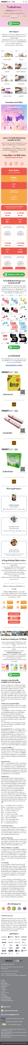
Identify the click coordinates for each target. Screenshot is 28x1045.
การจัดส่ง (3, 991)
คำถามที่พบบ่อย (4, 995)
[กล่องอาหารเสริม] (7, 92)
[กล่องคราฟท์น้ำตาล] (21, 68)
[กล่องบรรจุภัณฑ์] (7, 55)
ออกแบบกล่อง (4, 986)
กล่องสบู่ (3, 980)
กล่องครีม (3, 981)
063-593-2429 (7, 971)
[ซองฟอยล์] (21, 92)
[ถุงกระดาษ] (7, 80)
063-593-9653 (15, 971)
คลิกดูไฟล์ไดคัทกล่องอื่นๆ (14, 365)
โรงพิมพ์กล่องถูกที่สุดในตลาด (7, 1000)
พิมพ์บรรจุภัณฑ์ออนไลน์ (6, 999)
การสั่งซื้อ (3, 988)
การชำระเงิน (4, 989)
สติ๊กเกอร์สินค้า (4, 983)
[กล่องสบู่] (21, 55)
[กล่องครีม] (7, 68)
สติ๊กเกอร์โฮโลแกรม (5, 984)
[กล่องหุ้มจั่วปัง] (21, 80)
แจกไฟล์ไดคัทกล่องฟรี (6, 997)
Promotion (3, 994)
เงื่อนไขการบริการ (5, 992)
